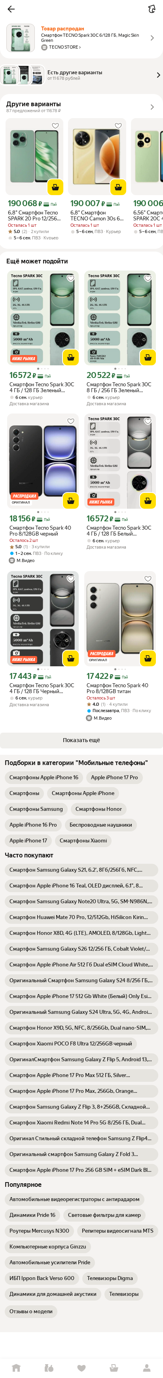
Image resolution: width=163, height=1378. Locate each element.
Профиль (147, 1368)
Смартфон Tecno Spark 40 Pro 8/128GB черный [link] (40, 531)
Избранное (81, 1368)
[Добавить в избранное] (55, 126)
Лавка (48, 1368)
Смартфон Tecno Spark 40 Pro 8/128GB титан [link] (117, 688)
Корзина (114, 1368)
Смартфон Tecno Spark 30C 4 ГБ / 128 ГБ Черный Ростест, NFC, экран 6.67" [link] (41, 688)
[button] (11, 9)
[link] (44, 777)
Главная (16, 1368)
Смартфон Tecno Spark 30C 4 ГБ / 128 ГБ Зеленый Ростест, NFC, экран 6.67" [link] (41, 387)
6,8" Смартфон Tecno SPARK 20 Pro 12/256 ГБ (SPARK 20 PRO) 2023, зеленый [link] (33, 216)
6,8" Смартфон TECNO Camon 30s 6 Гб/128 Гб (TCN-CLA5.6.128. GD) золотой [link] (95, 216)
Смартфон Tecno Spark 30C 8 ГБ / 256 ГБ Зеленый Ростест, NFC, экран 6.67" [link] (119, 387)
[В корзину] (55, 187)
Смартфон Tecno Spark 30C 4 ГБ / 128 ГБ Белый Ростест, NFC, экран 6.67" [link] (119, 531)
